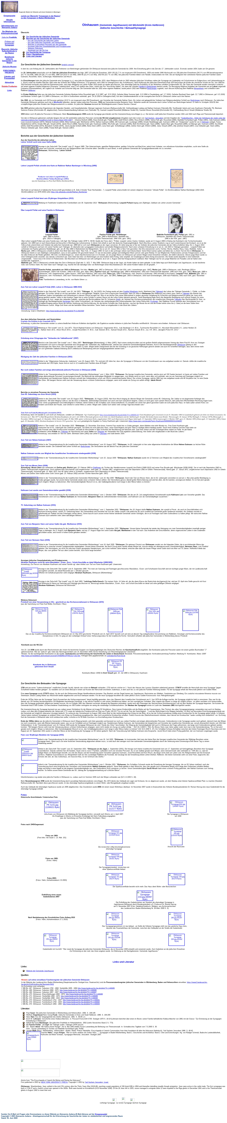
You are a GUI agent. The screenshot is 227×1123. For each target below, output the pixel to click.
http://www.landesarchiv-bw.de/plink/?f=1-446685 (96, 988)
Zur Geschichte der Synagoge (38, 52)
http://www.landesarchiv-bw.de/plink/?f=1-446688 (84, 994)
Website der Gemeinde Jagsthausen (40, 971)
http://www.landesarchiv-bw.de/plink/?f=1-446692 (81, 1002)
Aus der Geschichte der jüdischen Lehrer (43, 40)
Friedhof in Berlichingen (147, 86)
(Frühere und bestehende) (9, 43)
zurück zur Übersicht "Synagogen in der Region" (41, 16)
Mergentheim (199, 88)
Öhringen (100, 432)
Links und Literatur (34, 56)
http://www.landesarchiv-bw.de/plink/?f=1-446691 (81, 1000)
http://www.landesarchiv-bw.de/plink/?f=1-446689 (79, 996)
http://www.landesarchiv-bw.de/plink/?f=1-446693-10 (119, 415)
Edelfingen (97, 468)
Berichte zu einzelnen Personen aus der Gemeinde (47, 44)
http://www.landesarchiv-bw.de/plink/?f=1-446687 (78, 992)
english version (67, 65)
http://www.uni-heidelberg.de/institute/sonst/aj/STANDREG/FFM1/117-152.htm (50, 656)
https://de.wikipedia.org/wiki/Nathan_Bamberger (69, 192)
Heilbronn (31, 90)
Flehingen (205, 122)
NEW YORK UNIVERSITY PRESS (54, 1082)
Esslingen (154, 301)
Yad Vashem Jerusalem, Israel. (97, 1082)
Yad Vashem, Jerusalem (154, 118)
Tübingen (159, 291)
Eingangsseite (101, 1114)
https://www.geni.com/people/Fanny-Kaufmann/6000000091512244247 (155, 421)
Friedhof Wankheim (130, 291)
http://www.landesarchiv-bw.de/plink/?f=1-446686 (78, 990)
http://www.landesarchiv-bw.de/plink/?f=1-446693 (81, 1004)
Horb (118, 299)
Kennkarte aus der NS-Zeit (38, 50)
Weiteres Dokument (35, 48)
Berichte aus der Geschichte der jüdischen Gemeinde (48, 39)
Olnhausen (181, 345)
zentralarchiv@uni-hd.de (116, 656)
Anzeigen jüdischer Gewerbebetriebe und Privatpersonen (49, 46)
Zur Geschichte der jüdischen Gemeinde (42, 37)
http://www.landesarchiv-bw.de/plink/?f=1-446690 (79, 998)
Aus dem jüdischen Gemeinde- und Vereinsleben (46, 42)
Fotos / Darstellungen (35, 54)
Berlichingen (152, 88)
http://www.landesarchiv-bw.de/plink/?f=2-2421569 (65, 311)
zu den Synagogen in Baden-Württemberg (38, 18)
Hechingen (67, 301)
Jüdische (9, 37)
